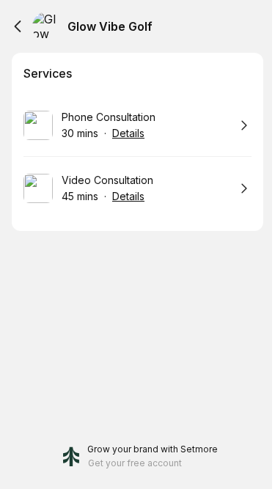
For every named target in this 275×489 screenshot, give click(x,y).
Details (128, 133)
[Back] (17, 26)
